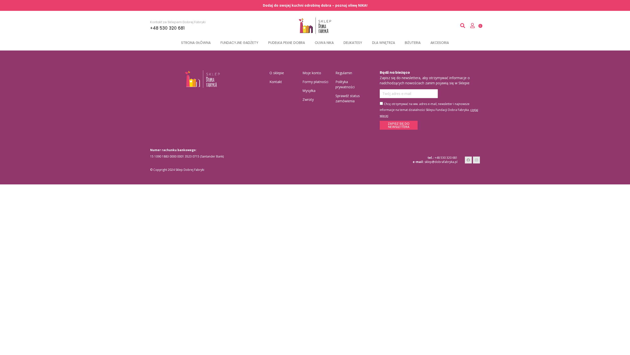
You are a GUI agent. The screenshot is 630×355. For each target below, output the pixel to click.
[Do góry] (626, 351)
